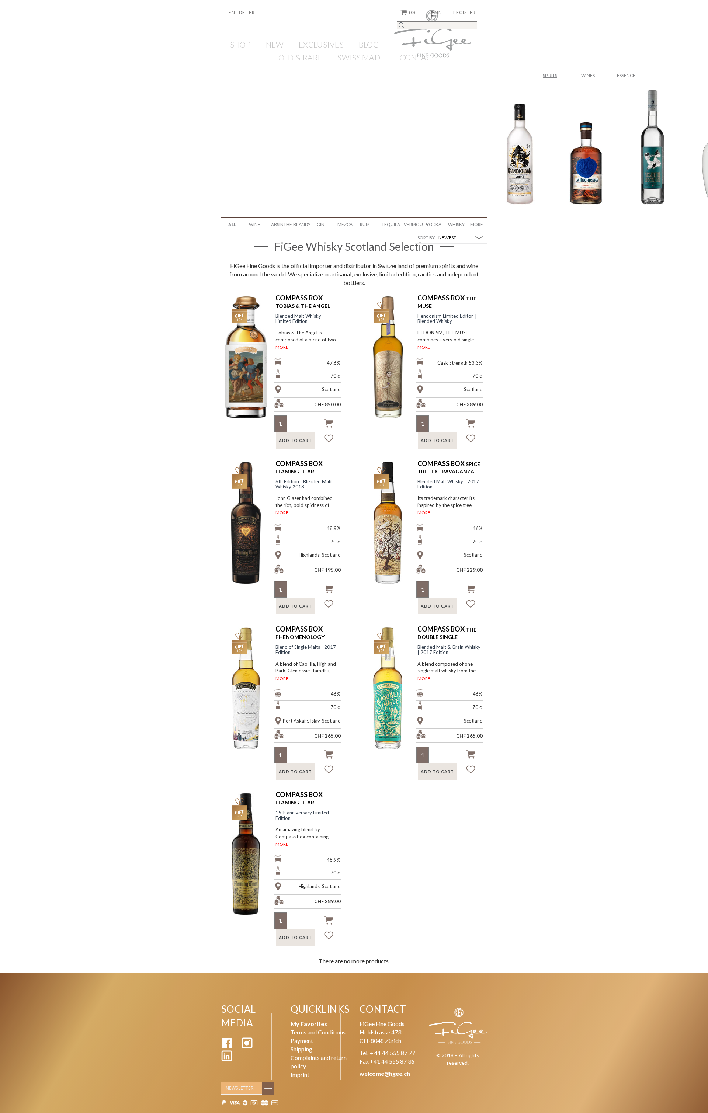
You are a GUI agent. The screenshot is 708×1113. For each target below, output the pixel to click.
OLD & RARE (300, 57)
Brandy (301, 224)
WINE (254, 224)
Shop (240, 44)
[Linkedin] (226, 1058)
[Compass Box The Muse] (392, 366)
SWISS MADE (361, 57)
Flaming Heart (299, 467)
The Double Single (446, 633)
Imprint (300, 1074)
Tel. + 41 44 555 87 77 (387, 1052)
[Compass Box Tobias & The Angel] (250, 366)
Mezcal (345, 224)
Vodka (433, 224)
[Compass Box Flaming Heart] (250, 531)
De (242, 12)
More (476, 224)
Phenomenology (299, 633)
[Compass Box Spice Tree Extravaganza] (392, 531)
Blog (369, 44)
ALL (232, 224)
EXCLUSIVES (321, 44)
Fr (252, 12)
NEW (275, 44)
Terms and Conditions (318, 1032)
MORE (281, 347)
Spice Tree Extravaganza (448, 467)
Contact (418, 57)
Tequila (390, 224)
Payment (302, 1040)
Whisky (456, 224)
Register (464, 12)
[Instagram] (247, 1046)
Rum (365, 224)
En (232, 12)
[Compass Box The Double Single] (392, 697)
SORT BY (426, 237)
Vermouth (412, 224)
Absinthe (279, 224)
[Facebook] (226, 1046)
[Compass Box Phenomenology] (250, 697)
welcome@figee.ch (385, 1073)
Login (434, 12)
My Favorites (309, 1023)
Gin (320, 224)
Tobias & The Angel (302, 302)
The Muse (446, 302)
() (412, 12)
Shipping (301, 1049)
